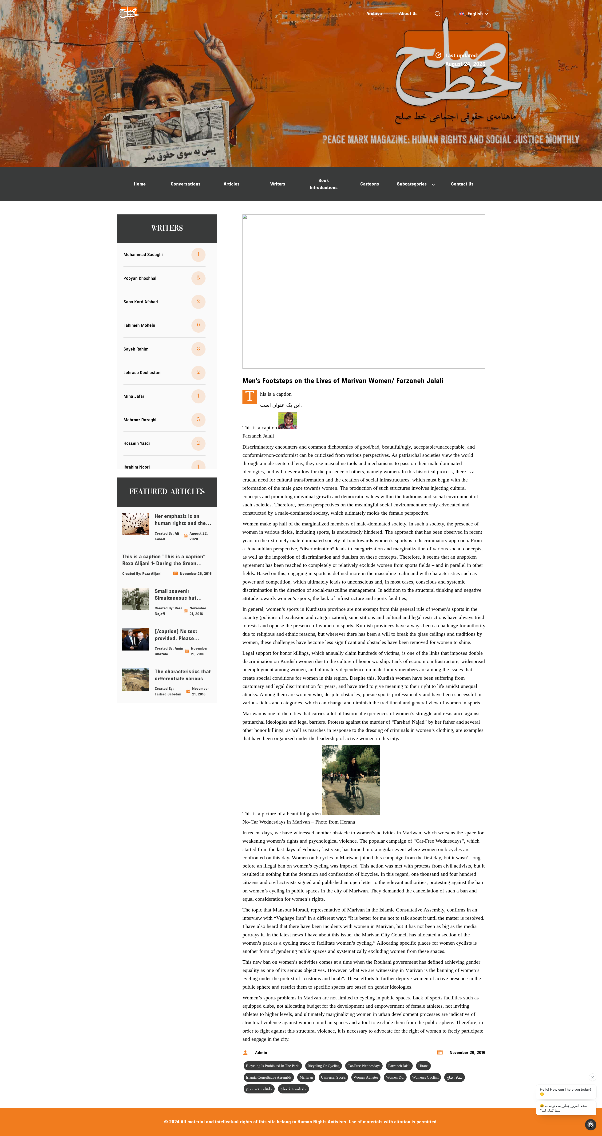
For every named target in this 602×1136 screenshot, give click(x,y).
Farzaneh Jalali (399, 1066)
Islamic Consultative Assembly (269, 1077)
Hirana (423, 1066)
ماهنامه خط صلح (259, 1089)
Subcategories (412, 184)
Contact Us (462, 184)
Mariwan (306, 1077)
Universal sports (333, 1077)
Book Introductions (324, 184)
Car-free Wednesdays (364, 1066)
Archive (374, 13)
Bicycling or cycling (324, 1066)
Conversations (186, 184)
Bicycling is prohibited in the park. (273, 1066)
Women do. (395, 1077)
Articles (232, 184)
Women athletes (366, 1077)
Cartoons (369, 184)
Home (140, 184)
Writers (277, 184)
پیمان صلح (455, 1077)
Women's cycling (425, 1077)
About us (408, 13)
